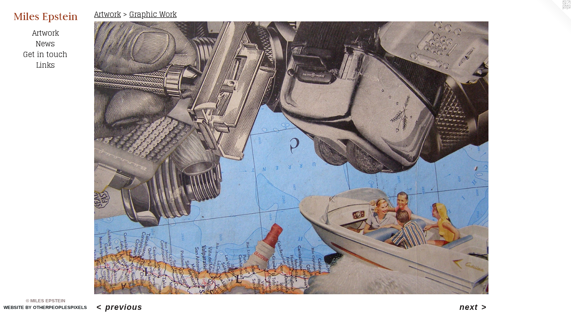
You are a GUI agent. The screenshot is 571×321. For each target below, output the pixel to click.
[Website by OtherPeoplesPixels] (553, 18)
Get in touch (45, 54)
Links (45, 65)
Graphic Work (153, 14)
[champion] (291, 157)
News (45, 43)
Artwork (45, 33)
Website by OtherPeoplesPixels (45, 307)
